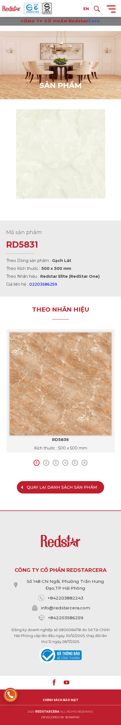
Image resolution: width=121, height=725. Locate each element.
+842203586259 (65, 617)
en (86, 8)
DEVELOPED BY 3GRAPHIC (60, 717)
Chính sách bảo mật (60, 700)
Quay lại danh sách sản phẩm (62, 487)
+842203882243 (65, 598)
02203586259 (43, 284)
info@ (47, 608)
